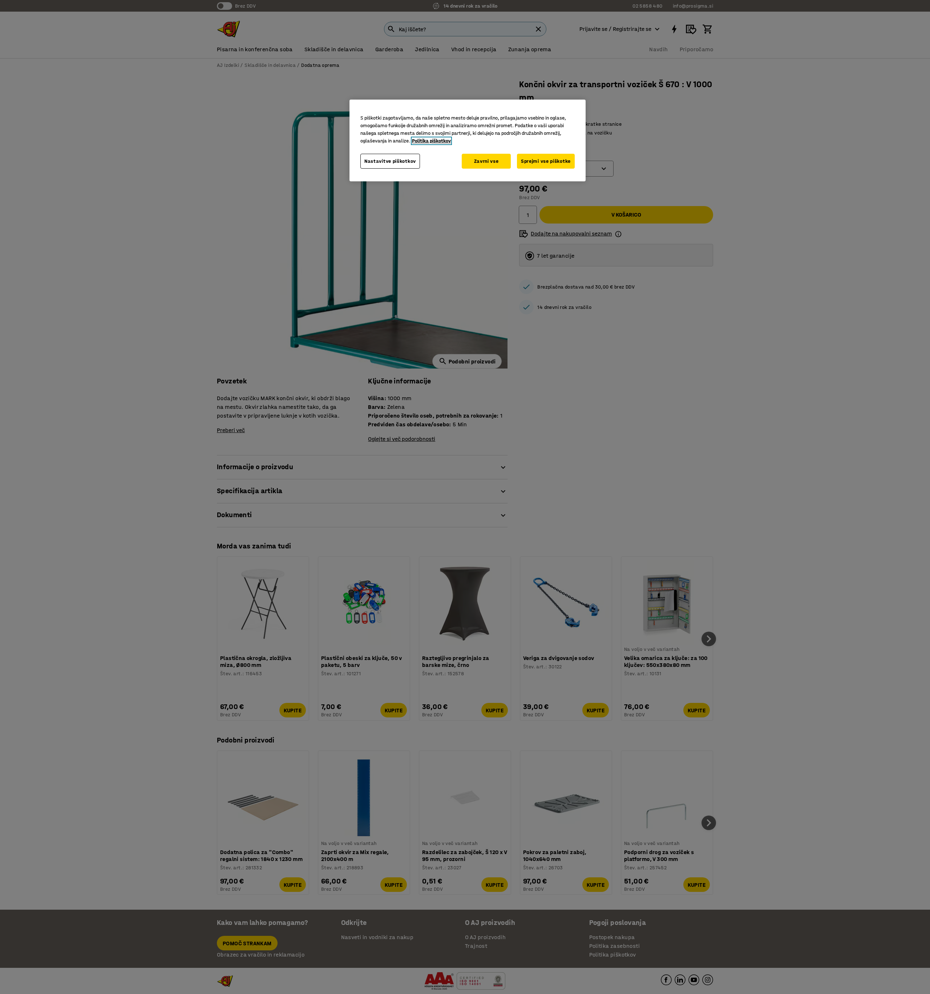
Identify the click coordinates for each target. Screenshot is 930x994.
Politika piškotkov (431, 141)
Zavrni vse (486, 161)
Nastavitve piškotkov (390, 161)
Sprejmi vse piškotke (546, 161)
